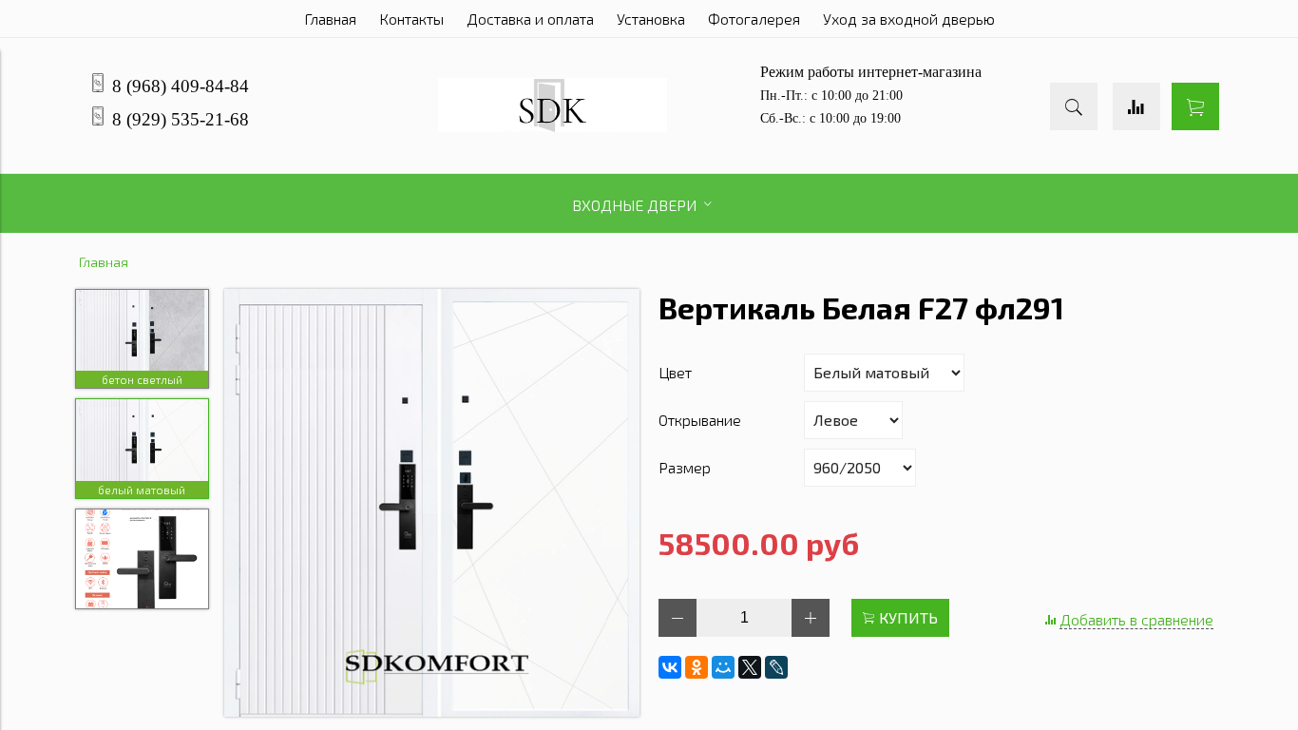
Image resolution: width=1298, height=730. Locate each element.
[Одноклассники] (696, 667)
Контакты (411, 19)
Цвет (675, 372)
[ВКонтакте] (670, 667)
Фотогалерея (754, 19)
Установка (651, 19)
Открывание (700, 420)
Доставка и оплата (530, 19)
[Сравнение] (1136, 106)
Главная (330, 19)
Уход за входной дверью (909, 19)
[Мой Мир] (723, 667)
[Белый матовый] (432, 504)
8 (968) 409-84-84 (180, 86)
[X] (749, 667)
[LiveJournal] (776, 667)
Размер (685, 467)
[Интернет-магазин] (552, 126)
